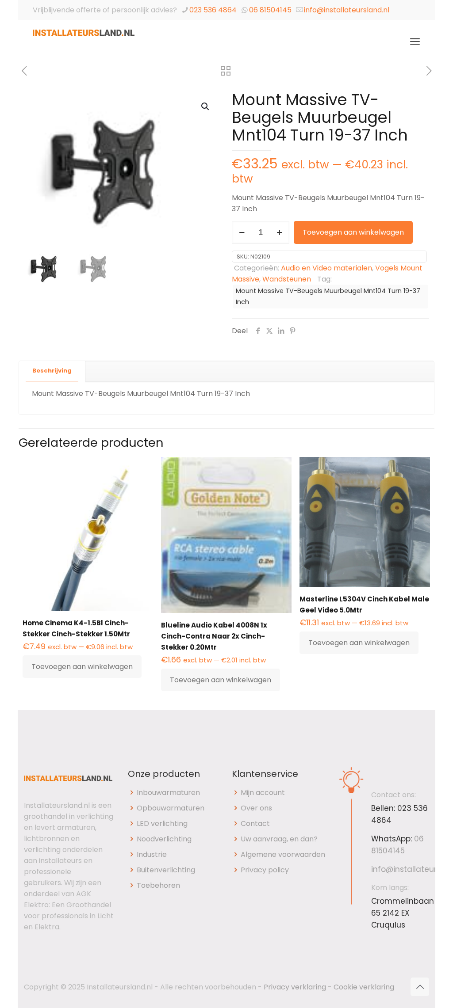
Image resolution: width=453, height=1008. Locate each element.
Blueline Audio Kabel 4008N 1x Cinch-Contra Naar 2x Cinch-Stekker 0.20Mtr (214, 636)
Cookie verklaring (364, 987)
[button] (206, 106)
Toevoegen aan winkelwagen (353, 232)
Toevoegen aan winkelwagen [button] (82, 667)
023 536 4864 (213, 10)
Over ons (256, 808)
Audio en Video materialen (326, 268)
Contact (255, 823)
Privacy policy (265, 870)
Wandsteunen (286, 279)
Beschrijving (52, 370)
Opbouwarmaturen (170, 808)
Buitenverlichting (166, 870)
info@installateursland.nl (346, 10)
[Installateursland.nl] (83, 42)
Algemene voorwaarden (283, 854)
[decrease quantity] (242, 232)
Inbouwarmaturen (168, 792)
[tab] (52, 371)
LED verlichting (162, 823)
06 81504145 (270, 10)
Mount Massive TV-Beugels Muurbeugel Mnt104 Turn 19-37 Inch (328, 296)
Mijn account (263, 792)
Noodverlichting (164, 839)
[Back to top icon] (420, 987)
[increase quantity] (279, 232)
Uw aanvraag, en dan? (279, 839)
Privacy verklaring (295, 987)
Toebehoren (158, 885)
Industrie (152, 854)
